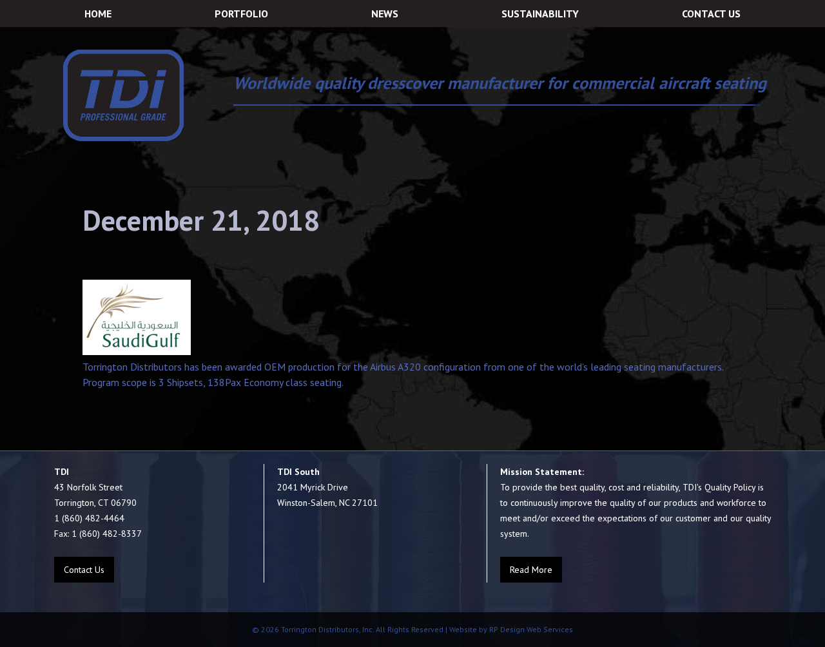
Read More (531, 569)
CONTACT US (711, 13)
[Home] (123, 95)
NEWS (384, 13)
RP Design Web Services (530, 629)
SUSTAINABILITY (540, 13)
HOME (98, 13)
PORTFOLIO (241, 13)
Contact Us (84, 569)
